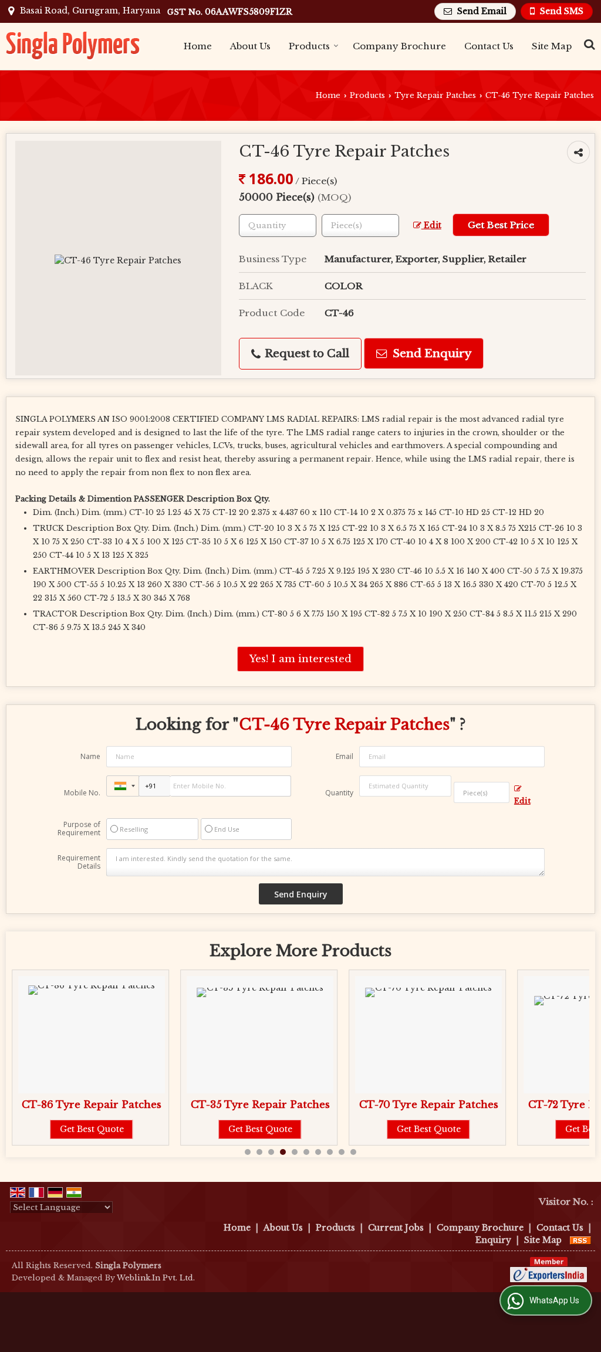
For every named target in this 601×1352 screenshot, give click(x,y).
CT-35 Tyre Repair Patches (260, 1105)
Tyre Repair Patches (435, 95)
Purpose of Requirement (79, 829)
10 (353, 1152)
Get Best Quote (92, 1129)
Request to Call (305, 353)
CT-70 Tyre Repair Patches (428, 1105)
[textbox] (360, 225)
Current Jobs (396, 1227)
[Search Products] (587, 44)
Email (344, 756)
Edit (431, 226)
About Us (250, 46)
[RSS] (580, 1240)
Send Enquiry (430, 353)
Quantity (339, 793)
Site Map (552, 46)
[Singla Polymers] (73, 46)
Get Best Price (501, 225)
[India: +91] (122, 786)
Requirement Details (79, 862)
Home (198, 46)
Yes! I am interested (300, 659)
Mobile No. (82, 793)
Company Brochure (399, 46)
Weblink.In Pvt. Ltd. (156, 1277)
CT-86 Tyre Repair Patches (91, 1105)
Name (90, 756)
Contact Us (489, 46)
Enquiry (493, 1240)
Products (309, 46)
